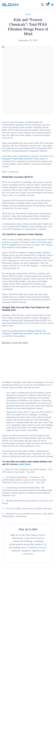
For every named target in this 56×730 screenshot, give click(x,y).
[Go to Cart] (47, 4)
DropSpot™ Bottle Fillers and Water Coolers (20, 159)
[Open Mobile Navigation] (52, 4)
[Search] (42, 4)
